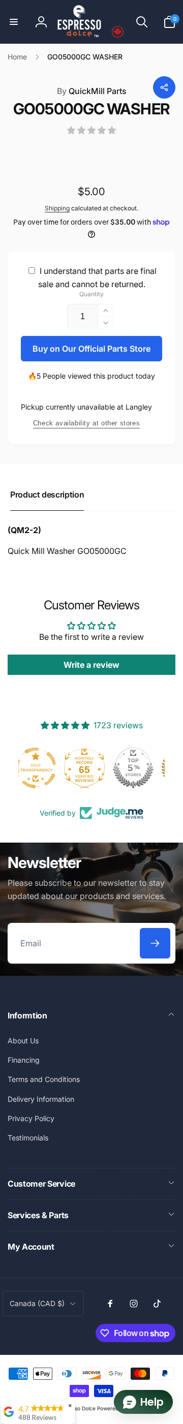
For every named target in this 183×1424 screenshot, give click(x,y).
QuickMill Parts (92, 91)
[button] (14, 22)
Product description (47, 494)
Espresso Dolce (77, 1408)
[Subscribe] (155, 943)
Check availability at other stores (86, 423)
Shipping (57, 208)
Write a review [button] (91, 665)
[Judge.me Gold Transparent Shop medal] (91, 768)
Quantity (91, 294)
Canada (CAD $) (37, 1303)
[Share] (164, 87)
